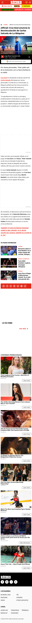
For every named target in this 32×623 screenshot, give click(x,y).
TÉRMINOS (25, 610)
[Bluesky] (21, 286)
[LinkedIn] (17, 286)
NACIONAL (4, 597)
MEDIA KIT (4, 613)
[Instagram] (7, 582)
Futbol (6, 24)
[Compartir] (29, 57)
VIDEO (3, 600)
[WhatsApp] (3, 286)
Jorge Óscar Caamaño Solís (12, 56)
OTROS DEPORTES (22, 600)
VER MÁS (22, 329)
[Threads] (14, 286)
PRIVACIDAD (15, 610)
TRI (17, 595)
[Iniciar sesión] (30, 2)
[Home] (1, 24)
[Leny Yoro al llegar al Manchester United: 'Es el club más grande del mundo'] (16, 275)
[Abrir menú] (2, 2)
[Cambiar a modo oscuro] (26, 2)
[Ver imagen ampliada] (16, 45)
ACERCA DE (4, 610)
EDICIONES (14, 613)
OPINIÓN (19, 597)
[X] (10, 286)
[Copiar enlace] (25, 286)
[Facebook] (7, 286)
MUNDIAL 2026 (5, 595)
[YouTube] (15, 582)
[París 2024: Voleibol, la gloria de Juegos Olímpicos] (16, 263)
